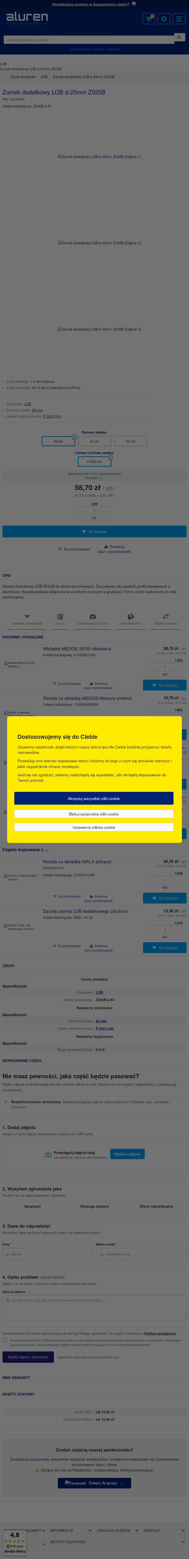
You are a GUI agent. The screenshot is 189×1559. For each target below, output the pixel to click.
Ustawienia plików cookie (94, 827)
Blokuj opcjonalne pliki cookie (94, 813)
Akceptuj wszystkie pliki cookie (94, 798)
